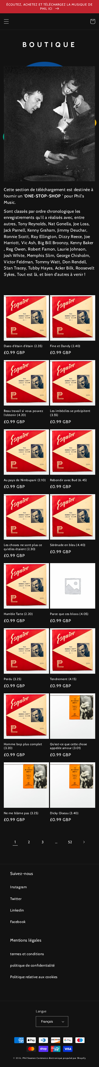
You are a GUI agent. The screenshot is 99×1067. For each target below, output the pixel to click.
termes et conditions (27, 954)
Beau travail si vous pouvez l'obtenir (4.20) (23, 413)
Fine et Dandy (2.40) (65, 346)
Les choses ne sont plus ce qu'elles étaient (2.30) (23, 547)
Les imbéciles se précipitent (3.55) (70, 413)
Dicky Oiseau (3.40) (64, 813)
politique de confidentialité (32, 965)
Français (47, 1021)
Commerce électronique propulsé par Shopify (61, 1058)
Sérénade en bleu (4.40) (68, 545)
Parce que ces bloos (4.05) (69, 614)
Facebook (18, 921)
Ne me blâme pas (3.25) (21, 813)
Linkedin (17, 910)
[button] (6, 21)
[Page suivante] (83, 842)
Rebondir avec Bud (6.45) (68, 480)
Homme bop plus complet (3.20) (23, 746)
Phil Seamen (29, 1058)
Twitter (15, 898)
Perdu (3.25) (12, 679)
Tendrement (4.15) (63, 679)
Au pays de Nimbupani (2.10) (25, 480)
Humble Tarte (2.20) (18, 614)
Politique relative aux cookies (34, 977)
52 (70, 842)
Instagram (18, 887)
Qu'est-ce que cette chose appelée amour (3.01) (68, 746)
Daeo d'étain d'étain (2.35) (23, 346)
